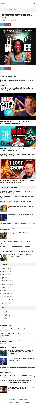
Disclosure (5, 318)
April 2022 (5, 278)
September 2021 (6, 300)
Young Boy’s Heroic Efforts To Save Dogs (19, 233)
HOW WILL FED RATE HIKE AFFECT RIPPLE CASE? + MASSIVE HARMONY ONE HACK (21, 387)
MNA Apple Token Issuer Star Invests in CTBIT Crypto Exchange (17, 367)
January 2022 (5, 287)
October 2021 (6, 297)
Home (3, 9)
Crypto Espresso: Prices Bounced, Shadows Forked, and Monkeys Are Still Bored (20, 381)
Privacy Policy (6, 315)
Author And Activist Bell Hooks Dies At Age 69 (12, 329)
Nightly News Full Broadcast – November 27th (20, 214)
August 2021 (5, 303)
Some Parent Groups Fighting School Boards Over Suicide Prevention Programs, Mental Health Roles (20, 352)
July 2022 (4, 268)
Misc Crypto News (11, 9)
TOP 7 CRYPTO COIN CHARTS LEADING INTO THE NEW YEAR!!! (17, 251)
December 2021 (6, 290)
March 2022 (5, 281)
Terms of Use (5, 312)
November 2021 (6, 293)
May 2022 (4, 274)
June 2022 (5, 271)
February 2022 (6, 284)
